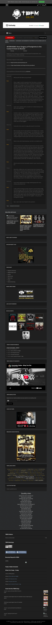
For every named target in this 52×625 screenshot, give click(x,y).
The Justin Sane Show (15, 354)
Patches (9, 274)
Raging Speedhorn (18, 480)
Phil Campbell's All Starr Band (19, 478)
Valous (41, 470)
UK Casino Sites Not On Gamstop (26, 525)
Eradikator (26, 473)
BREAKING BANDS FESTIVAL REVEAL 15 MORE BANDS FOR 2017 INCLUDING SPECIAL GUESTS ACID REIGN (26, 228)
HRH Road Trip (12, 470)
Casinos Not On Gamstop (26, 502)
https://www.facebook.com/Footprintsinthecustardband (23, 65)
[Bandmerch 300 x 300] (26, 419)
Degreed (17, 470)
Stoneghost (9, 469)
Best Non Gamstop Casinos (26, 507)
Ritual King (41, 478)
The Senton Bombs (20, 473)
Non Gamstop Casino (26, 500)
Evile (27, 475)
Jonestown (12, 477)
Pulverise (17, 472)
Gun (34, 472)
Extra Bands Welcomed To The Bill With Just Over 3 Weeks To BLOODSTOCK (39, 225)
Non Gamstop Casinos (26, 508)
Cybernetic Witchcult (33, 473)
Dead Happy (29, 470)
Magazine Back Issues (12, 272)
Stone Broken (40, 473)
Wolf (36, 478)
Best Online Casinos (26, 524)
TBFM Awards (25, 480)
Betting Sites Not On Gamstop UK (26, 495)
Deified (36, 469)
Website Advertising (11, 281)
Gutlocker (31, 475)
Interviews (25, 50)
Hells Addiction (30, 478)
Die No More (42, 469)
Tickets (9, 279)
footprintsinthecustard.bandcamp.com (19, 62)
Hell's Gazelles (39, 480)
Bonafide (43, 475)
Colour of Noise (31, 480)
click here (28, 71)
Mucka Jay (12, 50)
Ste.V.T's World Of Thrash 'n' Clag (17, 356)
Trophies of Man (35, 470)
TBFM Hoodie (10, 276)
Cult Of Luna (38, 472)
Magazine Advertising (12, 270)
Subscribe (10, 403)
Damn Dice (30, 469)
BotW (30, 472)
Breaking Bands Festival (16, 469)
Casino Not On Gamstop (26, 497)
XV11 (36, 475)
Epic (39, 475)
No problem (41, 1)
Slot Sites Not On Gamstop (26, 501)
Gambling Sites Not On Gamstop (26, 498)
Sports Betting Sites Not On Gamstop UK (26, 504)
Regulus (9, 475)
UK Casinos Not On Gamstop (26, 505)
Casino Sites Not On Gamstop (26, 517)
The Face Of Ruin (10, 478)
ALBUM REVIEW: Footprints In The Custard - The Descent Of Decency (12, 222)
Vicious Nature (22, 475)
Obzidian (15, 475)
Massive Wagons (24, 472)
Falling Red (23, 470)
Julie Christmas (24, 469)
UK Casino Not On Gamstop (26, 518)
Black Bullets (12, 472)
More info (35, 1)
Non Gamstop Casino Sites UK (26, 515)
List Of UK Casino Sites (26, 522)
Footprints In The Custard (25, 477)
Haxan (37, 477)
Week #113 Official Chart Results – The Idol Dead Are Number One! (31, 37)
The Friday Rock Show (15, 352)
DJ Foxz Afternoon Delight (16, 350)
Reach (40, 477)
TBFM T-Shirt (10, 278)
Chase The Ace (11, 480)
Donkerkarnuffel (11, 473)
